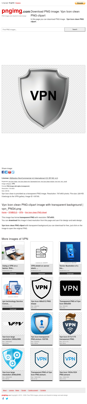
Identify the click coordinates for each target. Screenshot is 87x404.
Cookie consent (33, 390)
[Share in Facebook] (3, 172)
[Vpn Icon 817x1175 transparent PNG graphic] (70, 323)
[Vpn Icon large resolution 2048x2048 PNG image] (13, 359)
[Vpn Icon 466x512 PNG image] (41, 288)
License (11, 390)
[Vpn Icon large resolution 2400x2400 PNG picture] (13, 323)
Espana (18, 3)
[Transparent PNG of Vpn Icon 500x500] (70, 288)
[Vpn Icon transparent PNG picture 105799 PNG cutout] (41, 323)
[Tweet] (13, 172)
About (5, 390)
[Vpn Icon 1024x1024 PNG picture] (70, 359)
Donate (23, 390)
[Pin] (9, 172)
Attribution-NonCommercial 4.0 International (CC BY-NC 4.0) (34, 178)
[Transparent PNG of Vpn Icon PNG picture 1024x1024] (41, 359)
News (17, 390)
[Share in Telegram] (6, 172)
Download (13, 274)
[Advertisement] (43, 49)
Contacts (43, 390)
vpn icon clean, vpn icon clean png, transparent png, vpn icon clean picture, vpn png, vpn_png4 (37, 181)
